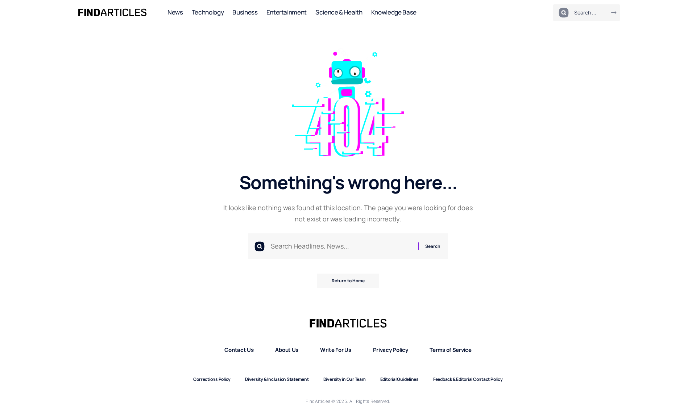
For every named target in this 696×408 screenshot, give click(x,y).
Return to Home (348, 281)
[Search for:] (341, 246)
